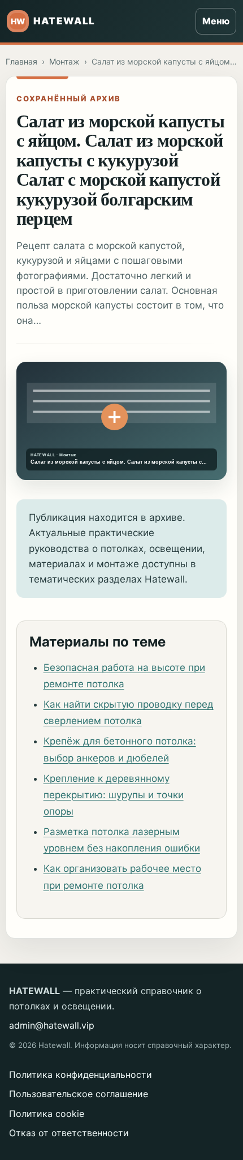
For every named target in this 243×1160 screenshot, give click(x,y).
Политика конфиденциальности (80, 1074)
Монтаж (64, 61)
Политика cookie (46, 1113)
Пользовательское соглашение (78, 1093)
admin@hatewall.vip (51, 1025)
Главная (21, 61)
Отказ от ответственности (69, 1132)
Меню (215, 21)
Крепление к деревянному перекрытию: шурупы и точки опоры (114, 795)
